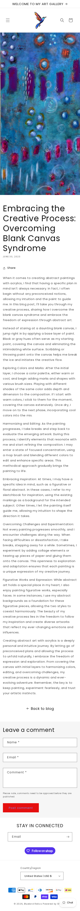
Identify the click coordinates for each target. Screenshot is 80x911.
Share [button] (11, 268)
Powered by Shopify (54, 903)
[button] (7, 20)
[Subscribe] (67, 836)
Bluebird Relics (33, 903)
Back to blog (42, 708)
